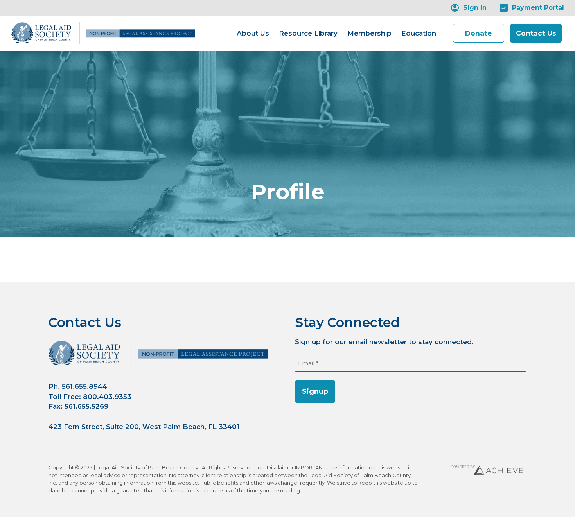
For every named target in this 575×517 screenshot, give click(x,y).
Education (418, 33)
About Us (253, 33)
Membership (369, 33)
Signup (315, 391)
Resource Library (308, 33)
